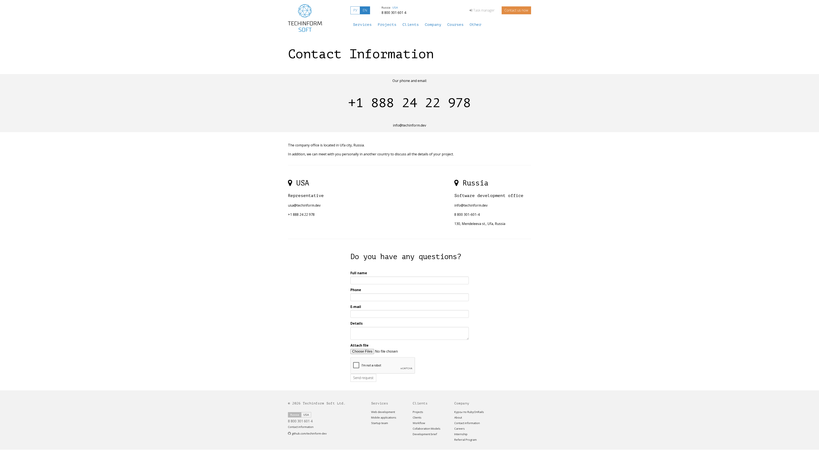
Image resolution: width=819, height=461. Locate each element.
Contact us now (516, 10)
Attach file (359, 345)
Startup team (379, 423)
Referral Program (465, 440)
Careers (459, 428)
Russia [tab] (386, 7)
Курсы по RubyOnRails (469, 412)
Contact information (301, 427)
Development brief (425, 434)
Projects (418, 412)
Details (356, 323)
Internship (461, 434)
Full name (358, 273)
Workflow (419, 423)
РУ (355, 10)
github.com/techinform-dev (309, 433)
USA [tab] (395, 7)
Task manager (484, 10)
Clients (417, 417)
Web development (383, 412)
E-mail (355, 306)
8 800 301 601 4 (394, 12)
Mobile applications (383, 417)
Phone (355, 289)
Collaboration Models (426, 428)
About (458, 417)
